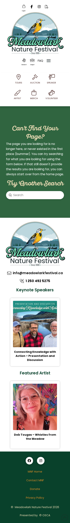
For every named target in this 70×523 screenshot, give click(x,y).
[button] (24, 62)
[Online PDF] (46, 8)
